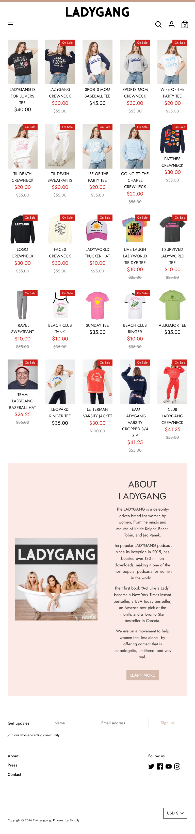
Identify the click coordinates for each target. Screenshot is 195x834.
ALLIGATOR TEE (172, 325)
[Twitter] (151, 766)
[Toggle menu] (10, 24)
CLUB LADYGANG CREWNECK (172, 415)
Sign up (167, 723)
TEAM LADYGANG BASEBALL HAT (22, 401)
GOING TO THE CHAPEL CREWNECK (135, 180)
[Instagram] (177, 766)
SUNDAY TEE (97, 325)
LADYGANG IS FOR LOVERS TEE (23, 96)
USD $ (172, 813)
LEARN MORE (142, 675)
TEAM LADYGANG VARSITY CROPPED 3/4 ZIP (135, 422)
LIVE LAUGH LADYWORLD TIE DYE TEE (135, 256)
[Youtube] (169, 766)
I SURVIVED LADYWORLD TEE (172, 256)
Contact (14, 774)
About (13, 756)
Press (12, 765)
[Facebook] (160, 766)
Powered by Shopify (66, 820)
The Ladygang (42, 820)
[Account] (172, 22)
